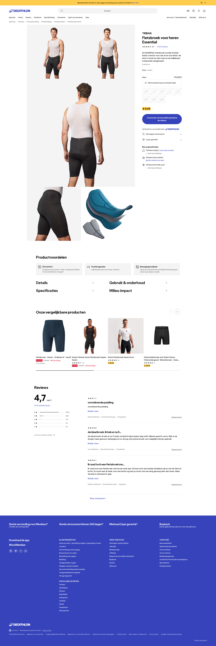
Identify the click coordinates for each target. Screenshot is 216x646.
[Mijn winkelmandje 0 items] (204, 11)
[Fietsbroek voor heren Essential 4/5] (54, 214)
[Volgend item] (177, 311)
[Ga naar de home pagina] (19, 10)
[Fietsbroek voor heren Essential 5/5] (108, 214)
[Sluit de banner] (205, 3)
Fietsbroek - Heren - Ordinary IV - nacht (53, 357)
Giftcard (202, 17)
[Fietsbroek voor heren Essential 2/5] (54, 52)
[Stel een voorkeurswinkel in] (188, 11)
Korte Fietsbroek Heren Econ (121, 357)
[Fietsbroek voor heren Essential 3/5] (81, 133)
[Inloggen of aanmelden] (199, 11)
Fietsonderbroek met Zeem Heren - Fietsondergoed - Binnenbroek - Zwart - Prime (161, 358)
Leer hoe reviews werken (43, 435)
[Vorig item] (170, 311)
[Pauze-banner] (201, 3)
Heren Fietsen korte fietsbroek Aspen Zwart (89, 358)
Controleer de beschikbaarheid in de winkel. (162, 119)
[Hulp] (193, 11)
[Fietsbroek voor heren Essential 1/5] (108, 52)
